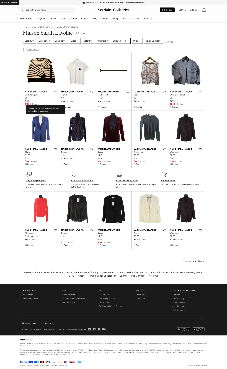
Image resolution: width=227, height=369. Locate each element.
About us (176, 294)
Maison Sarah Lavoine (42, 26)
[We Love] (133, 18)
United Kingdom (32, 365)
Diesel (127, 272)
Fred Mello (139, 272)
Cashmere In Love (111, 272)
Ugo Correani (138, 275)
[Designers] (47, 18)
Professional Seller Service (110, 306)
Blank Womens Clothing (86, 272)
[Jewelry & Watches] (110, 18)
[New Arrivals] (34, 18)
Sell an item (167, 9)
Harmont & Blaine (158, 272)
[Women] (59, 18)
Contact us (140, 298)
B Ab (67, 272)
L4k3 (71, 275)
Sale (137, 18)
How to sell (104, 294)
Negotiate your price (36, 180)
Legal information (50, 329)
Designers (40, 18)
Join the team (178, 306)
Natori (81, 275)
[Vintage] (121, 18)
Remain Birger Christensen (102, 275)
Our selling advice (107, 298)
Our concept (27, 294)
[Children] (79, 18)
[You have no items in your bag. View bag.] (204, 10)
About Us (148, 18)
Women (53, 18)
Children (73, 18)
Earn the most (168, 180)
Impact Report (178, 302)
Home (26, 26)
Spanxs (123, 275)
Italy (66, 365)
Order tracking (68, 294)
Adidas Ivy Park (32, 272)
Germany (54, 365)
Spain (61, 365)
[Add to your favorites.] (55, 92)
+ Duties (33, 104)
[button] (204, 10)
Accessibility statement (31, 329)
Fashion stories (178, 310)
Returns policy (68, 302)
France (22, 365)
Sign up (194, 9)
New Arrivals (26, 18)
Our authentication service (73, 298)
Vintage (115, 18)
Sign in (182, 9)
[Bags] (88, 18)
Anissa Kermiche (52, 272)
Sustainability (178, 298)
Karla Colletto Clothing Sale (185, 272)
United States (44, 365)
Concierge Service (30, 298)
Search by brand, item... (36, 9)
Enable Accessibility (9, 2)
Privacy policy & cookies (76, 329)
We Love (127, 18)
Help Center (141, 294)
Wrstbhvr (153, 275)
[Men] (67, 18)
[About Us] (154, 18)
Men (63, 18)
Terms (61, 329)
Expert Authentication (82, 180)
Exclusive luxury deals (127, 180)
